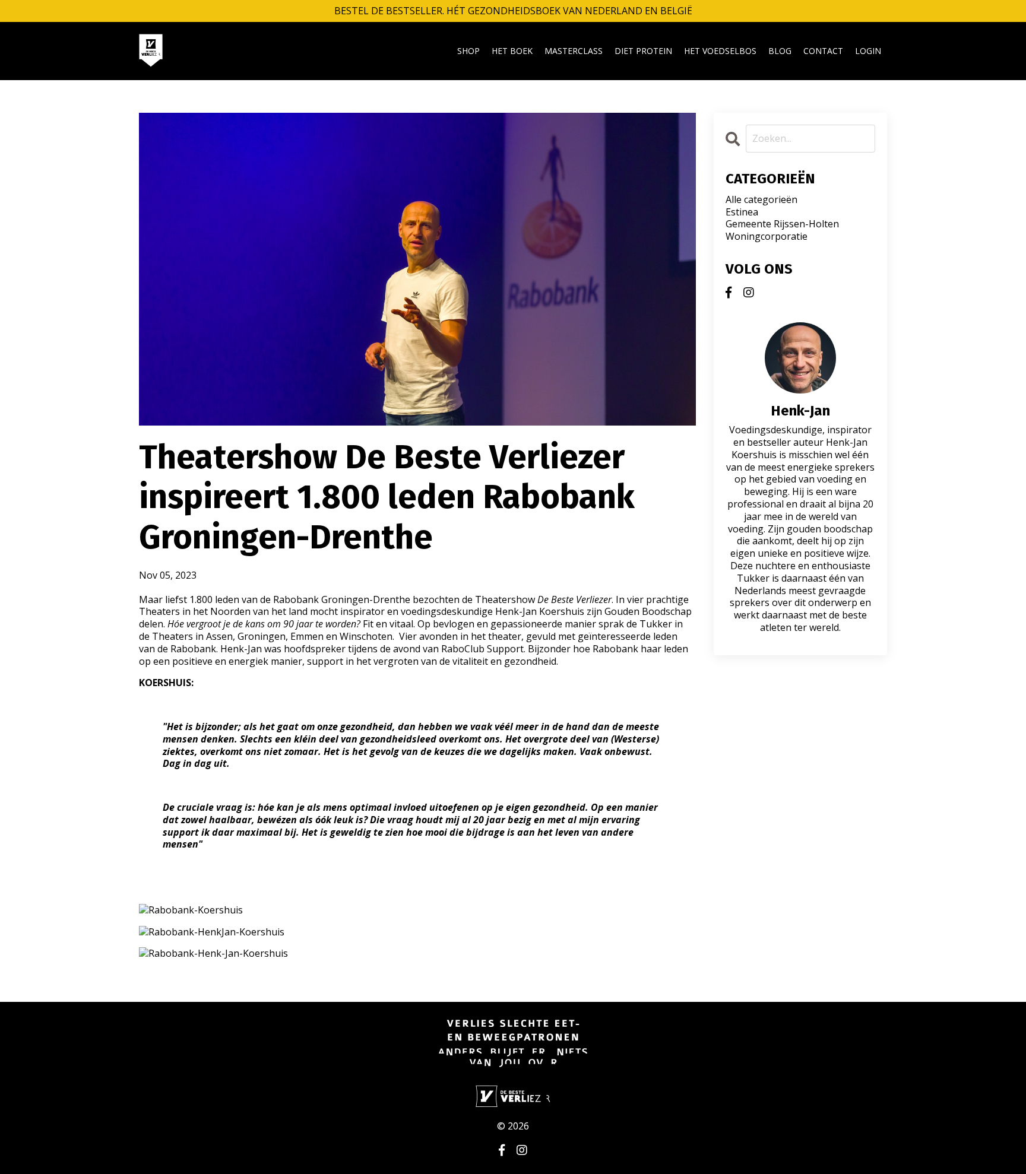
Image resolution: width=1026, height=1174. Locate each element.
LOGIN (868, 51)
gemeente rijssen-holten (782, 224)
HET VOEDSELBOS (720, 51)
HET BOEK (512, 51)
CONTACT (823, 51)
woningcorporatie (767, 236)
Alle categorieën (761, 199)
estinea (742, 212)
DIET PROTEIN (643, 51)
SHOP (468, 51)
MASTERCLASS (573, 51)
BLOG (779, 51)
